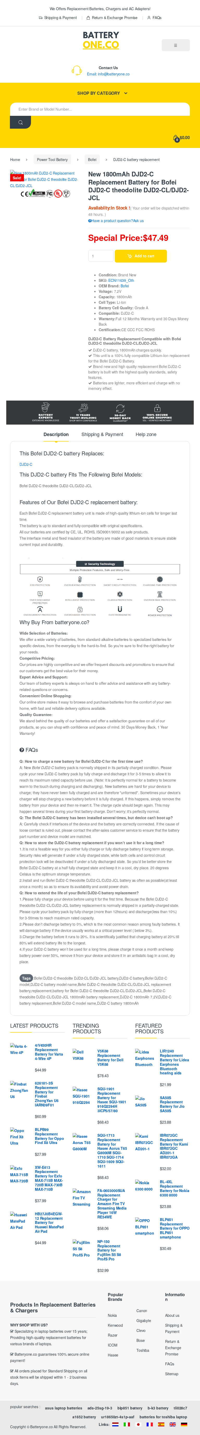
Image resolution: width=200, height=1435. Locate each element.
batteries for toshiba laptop (163, 1416)
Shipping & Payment (60, 17)
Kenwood (115, 1325)
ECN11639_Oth (121, 280)
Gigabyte (143, 1320)
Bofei (92, 159)
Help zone (146, 434)
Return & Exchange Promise (115, 17)
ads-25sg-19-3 (100, 1407)
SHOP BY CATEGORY (98, 93)
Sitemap (171, 1373)
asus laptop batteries (63, 1407)
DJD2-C (26, 464)
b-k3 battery (158, 1407)
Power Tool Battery (52, 159)
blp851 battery (129, 1407)
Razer (112, 1335)
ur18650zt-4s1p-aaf (117, 1416)
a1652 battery (84, 1416)
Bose (140, 1340)
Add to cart (144, 255)
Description (56, 435)
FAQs (157, 17)
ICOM (112, 1345)
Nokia (112, 1315)
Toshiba (142, 1350)
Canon (141, 1310)
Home (15, 159)
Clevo (141, 1330)
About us (172, 1315)
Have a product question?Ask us (117, 220)
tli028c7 (180, 1407)
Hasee (113, 1354)
